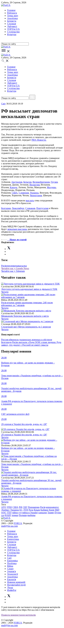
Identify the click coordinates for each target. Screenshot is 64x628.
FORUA (18, 523)
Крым (37, 510)
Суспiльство (13, 31)
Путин (57, 512)
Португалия (42, 208)
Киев (51, 510)
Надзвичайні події (16, 585)
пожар (15, 515)
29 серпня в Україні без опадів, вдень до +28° (24, 434)
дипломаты (12, 265)
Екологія (11, 579)
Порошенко (34, 507)
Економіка (12, 560)
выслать (30, 200)
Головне (11, 10)
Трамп (50, 512)
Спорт (10, 568)
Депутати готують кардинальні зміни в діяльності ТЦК (29, 289)
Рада (31, 510)
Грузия (54, 182)
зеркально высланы (17, 229)
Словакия (30, 208)
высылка (22, 265)
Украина (34, 192)
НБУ (57, 510)
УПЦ (9, 507)
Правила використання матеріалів (18, 615)
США (15, 192)
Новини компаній (16, 582)
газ (2, 515)
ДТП (25, 510)
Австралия (16, 182)
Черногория (36, 195)
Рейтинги (12, 13)
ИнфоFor (11, 590)
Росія (3, 265)
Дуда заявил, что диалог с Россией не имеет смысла (31, 343)
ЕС (21, 510)
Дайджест (12, 26)
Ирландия (34, 184)
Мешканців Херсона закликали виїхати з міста (25, 316)
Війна (10, 566)
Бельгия (27, 182)
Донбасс (5, 510)
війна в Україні (30, 512)
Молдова (51, 187)
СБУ (25, 507)
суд (20, 512)
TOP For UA (13, 29)
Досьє (10, 587)
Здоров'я (11, 571)
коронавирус (52, 507)
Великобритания (41, 182)
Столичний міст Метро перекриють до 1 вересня (26, 326)
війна (15, 512)
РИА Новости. (39, 140)
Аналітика (12, 18)
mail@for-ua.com (9, 526)
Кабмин (44, 510)
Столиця (11, 23)
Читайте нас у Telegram (13, 271)
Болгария (6, 208)
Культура (11, 34)
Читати (4, 292)
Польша (23, 515)
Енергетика (13, 539)
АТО (3, 507)
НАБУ (8, 515)
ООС (3, 512)
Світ (9, 558)
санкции (42, 512)
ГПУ (9, 512)
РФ (20, 507)
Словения (24, 192)
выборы (31, 515)
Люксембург (18, 208)
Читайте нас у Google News (15, 268)
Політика (12, 563)
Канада (13, 187)
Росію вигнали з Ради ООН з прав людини (34, 342)
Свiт (3, 103)
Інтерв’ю (11, 21)
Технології (12, 574)
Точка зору (12, 15)
